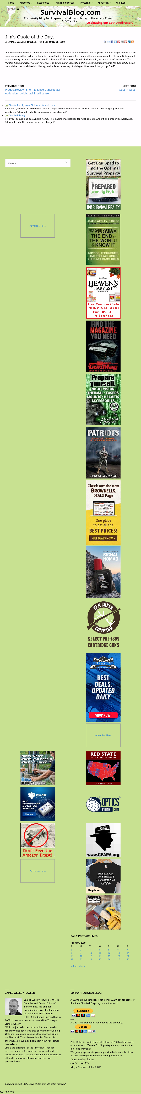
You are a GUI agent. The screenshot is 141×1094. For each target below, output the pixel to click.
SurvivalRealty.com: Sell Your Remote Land (31, 105)
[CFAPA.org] (103, 840)
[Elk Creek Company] (103, 625)
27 (118, 959)
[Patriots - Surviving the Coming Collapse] (103, 452)
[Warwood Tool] (103, 912)
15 (72, 956)
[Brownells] (103, 512)
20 (118, 956)
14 (128, 953)
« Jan (73, 966)
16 (81, 956)
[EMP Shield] (37, 804)
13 (118, 953)
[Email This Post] (108, 42)
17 (90, 956)
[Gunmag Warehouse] (103, 346)
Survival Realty (15, 115)
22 (72, 959)
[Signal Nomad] (103, 572)
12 (109, 953)
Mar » (82, 966)
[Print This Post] (105, 42)
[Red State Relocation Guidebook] (103, 768)
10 (90, 953)
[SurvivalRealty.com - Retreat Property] (103, 184)
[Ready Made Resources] (103, 399)
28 (128, 959)
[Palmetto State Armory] (103, 687)
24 (90, 959)
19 (109, 956)
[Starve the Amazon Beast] (37, 840)
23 (81, 959)
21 (128, 956)
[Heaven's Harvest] (103, 293)
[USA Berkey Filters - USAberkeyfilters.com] (37, 768)
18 (100, 956)
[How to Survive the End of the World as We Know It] (103, 239)
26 (109, 959)
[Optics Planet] (103, 804)
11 (100, 953)
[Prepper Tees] (103, 876)
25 (100, 959)
